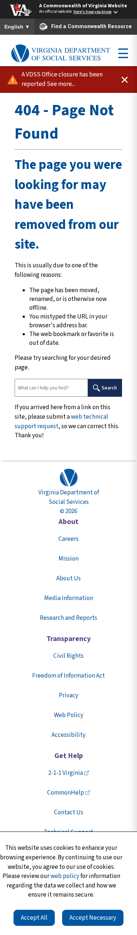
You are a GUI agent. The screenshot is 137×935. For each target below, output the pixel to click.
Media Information (68, 598)
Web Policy (68, 715)
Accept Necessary (92, 917)
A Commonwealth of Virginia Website (83, 5)
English (17, 27)
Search (109, 388)
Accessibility (68, 735)
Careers (68, 539)
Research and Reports (68, 618)
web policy (64, 876)
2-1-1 (65, 773)
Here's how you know (92, 12)
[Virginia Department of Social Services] (60, 53)
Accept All (34, 917)
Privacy (68, 695)
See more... (61, 84)
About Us (68, 578)
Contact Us (68, 812)
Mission (68, 558)
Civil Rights (68, 656)
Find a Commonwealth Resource (91, 26)
